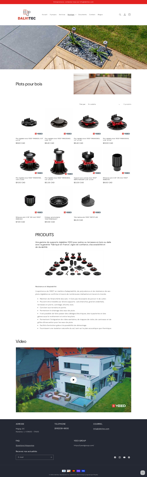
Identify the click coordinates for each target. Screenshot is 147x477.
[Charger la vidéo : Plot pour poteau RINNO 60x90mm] (73, 379)
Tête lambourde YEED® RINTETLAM (86, 217)
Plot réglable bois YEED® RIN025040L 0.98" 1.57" (58, 139)
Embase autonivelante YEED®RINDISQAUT (52, 218)
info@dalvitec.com (101, 429)
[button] (71, 14)
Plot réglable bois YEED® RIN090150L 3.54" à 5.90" (28, 179)
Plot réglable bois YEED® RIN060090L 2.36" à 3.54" (116, 139)
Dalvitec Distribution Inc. (62, 475)
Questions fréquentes (25, 445)
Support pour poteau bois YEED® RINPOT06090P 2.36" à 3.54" (85, 179)
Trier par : (82, 104)
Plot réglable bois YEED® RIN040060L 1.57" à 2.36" (87, 139)
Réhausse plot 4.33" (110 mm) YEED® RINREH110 (115, 179)
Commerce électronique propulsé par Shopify (84, 475)
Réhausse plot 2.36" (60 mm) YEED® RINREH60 (28, 218)
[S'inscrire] (51, 457)
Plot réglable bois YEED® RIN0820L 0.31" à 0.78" (29, 139)
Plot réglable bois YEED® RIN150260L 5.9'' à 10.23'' (57, 179)
